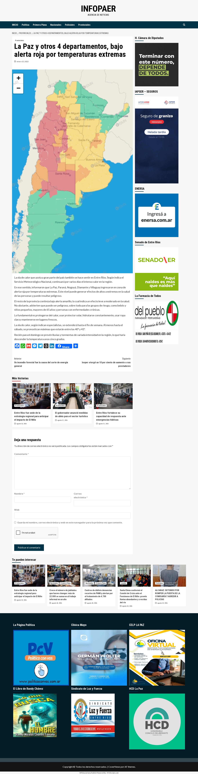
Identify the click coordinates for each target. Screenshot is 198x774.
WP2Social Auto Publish (88, 773)
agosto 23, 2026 (162, 603)
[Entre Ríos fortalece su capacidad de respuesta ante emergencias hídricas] (113, 396)
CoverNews (114, 766)
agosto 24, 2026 (57, 603)
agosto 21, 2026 (62, 420)
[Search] (184, 24)
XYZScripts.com (113, 773)
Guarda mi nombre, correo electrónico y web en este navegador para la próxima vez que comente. (69, 522)
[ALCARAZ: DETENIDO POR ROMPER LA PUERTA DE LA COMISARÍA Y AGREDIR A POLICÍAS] (169, 576)
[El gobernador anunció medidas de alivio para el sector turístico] (72, 396)
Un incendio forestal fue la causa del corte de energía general (41, 362)
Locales (123, 583)
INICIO (15, 24)
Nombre (19, 493)
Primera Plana (40, 24)
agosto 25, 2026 (22, 424)
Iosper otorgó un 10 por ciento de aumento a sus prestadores (106, 362)
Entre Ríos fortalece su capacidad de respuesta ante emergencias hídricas (111, 416)
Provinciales (84, 24)
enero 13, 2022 (23, 61)
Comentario (21, 453)
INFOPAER (98, 8)
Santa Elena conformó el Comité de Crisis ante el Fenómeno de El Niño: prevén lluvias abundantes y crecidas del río (133, 596)
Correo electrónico (81, 495)
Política (25, 24)
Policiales (70, 24)
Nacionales (55, 24)
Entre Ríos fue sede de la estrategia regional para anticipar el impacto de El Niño (31, 416)
